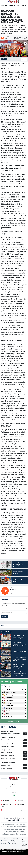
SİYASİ (18, 5)
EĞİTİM (18, 820)
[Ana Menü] (1, 1)
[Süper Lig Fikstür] (26, 727)
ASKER (13, 845)
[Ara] (25, 2)
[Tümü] (26, 626)
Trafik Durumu (19, 800)
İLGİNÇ (5, 843)
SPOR (24, 5)
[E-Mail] (11, 593)
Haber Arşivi (20, 810)
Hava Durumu (6, 800)
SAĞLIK (5, 845)
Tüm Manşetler (20, 804)
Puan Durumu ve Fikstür (6, 805)
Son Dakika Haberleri (8, 810)
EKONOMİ (12, 5)
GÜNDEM (4, 5)
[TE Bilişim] (5, 591)
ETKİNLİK (13, 843)
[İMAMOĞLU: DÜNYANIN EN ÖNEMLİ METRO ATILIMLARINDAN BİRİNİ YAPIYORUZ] (14, 48)
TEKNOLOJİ (11, 820)
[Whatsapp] (14, 795)
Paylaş (4, 58)
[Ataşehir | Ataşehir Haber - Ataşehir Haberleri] (13, 1)
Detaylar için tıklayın (14, 721)
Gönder (4, 616)
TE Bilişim (13, 589)
